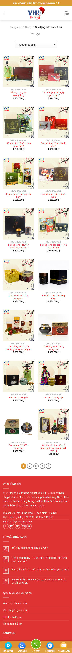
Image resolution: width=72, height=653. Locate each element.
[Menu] (5, 13)
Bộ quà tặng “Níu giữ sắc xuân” (53, 195)
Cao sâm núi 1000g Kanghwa (18, 447)
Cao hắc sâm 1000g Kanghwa (18, 297)
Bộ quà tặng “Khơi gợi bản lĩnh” (18, 195)
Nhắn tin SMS (64, 651)
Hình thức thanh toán (15, 603)
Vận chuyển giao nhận (15, 610)
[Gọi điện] (36, 644)
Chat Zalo (22, 651)
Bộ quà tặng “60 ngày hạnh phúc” (53, 94)
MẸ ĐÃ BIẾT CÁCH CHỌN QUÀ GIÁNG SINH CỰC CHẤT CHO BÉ (39, 581)
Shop (28, 27)
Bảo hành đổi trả (12, 617)
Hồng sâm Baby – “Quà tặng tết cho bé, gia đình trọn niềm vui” (39, 559)
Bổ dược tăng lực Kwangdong (18, 94)
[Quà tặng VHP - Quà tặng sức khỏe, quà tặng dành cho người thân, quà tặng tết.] (36, 13)
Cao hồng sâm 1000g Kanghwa (53, 348)
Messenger (50, 651)
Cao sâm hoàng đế (18, 397)
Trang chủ (15, 27)
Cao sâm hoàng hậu (53, 397)
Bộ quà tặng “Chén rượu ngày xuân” (18, 144)
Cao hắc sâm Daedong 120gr (53, 297)
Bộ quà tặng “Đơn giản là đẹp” (53, 144)
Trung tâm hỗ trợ (12, 623)
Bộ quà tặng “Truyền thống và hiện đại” (18, 246)
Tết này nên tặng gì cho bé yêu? (30, 547)
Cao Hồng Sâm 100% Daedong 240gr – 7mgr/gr (18, 348)
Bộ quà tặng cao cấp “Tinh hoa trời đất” (53, 246)
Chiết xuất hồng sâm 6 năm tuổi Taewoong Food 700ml (53, 448)
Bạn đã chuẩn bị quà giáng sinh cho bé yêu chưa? (40, 569)
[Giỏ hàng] (66, 13)
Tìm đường (8, 651)
